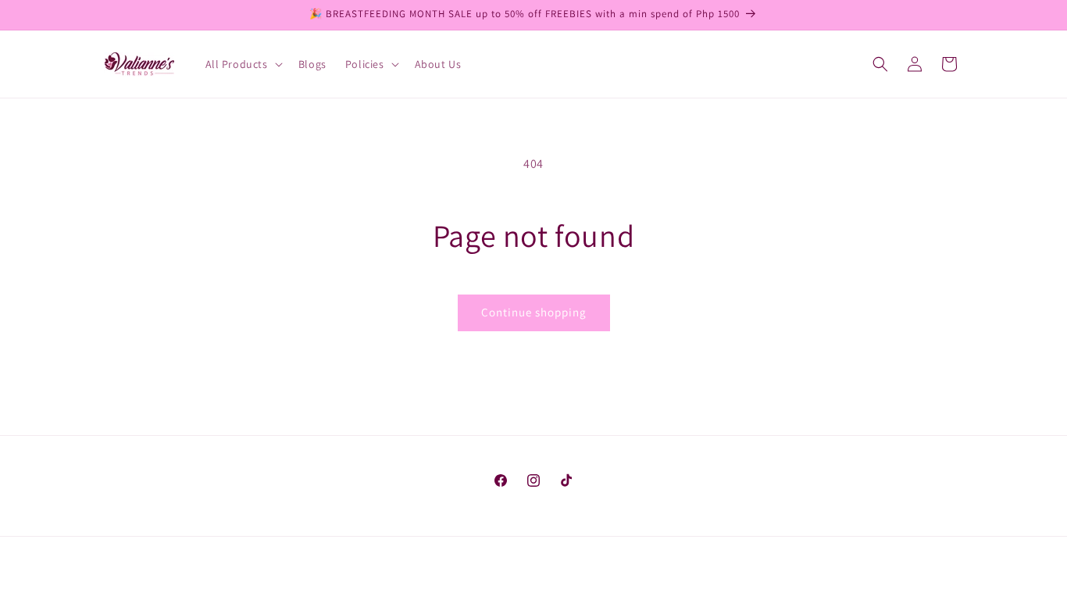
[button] (242, 64)
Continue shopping (534, 312)
